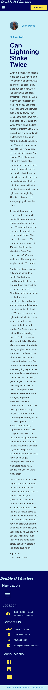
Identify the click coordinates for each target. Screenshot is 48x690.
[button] (3, 7)
